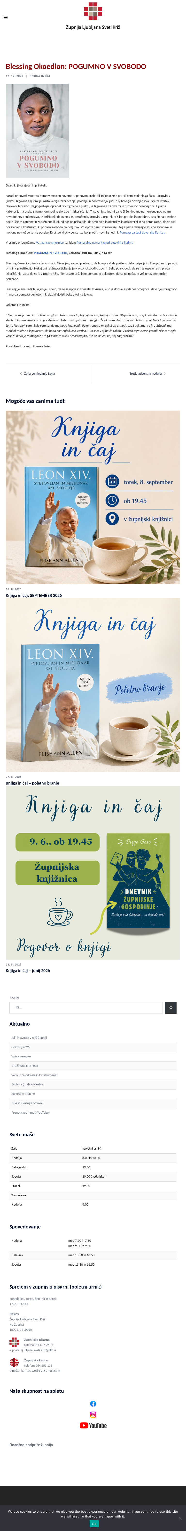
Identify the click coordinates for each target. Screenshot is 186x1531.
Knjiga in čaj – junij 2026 (28, 971)
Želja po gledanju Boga (39, 374)
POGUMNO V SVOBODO (50, 253)
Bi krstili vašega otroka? (27, 1103)
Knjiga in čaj (40, 76)
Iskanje (14, 998)
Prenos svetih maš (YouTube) (30, 1113)
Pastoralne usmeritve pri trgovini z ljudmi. (105, 243)
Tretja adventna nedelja (146, 374)
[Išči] (171, 1008)
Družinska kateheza (24, 1066)
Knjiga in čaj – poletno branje (32, 783)
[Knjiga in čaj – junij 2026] (93, 873)
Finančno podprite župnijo (31, 1445)
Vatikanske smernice (50, 243)
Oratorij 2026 (20, 1047)
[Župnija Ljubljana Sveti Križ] (93, 18)
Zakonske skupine (23, 1094)
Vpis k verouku (21, 1056)
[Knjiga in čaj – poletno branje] (93, 685)
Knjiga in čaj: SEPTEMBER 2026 (34, 595)
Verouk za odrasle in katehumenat (34, 1075)
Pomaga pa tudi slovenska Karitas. (143, 232)
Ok (94, 1524)
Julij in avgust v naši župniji (29, 1038)
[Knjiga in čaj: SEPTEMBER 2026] (93, 497)
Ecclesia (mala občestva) (27, 1084)
